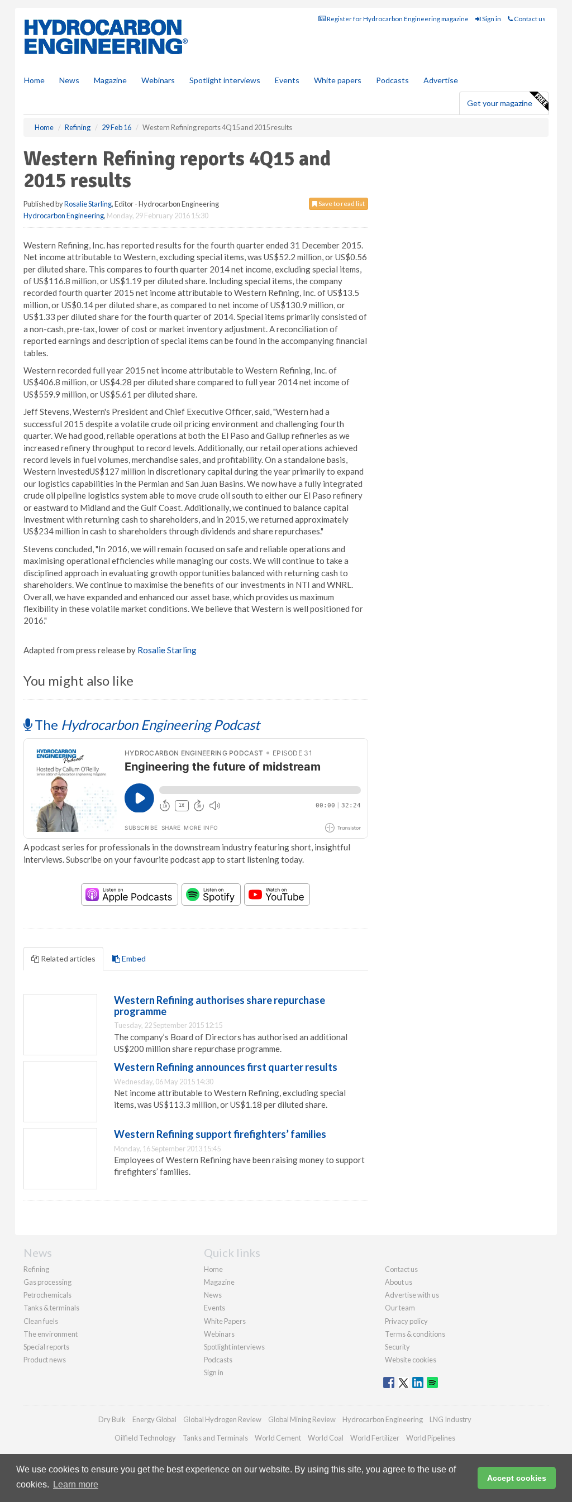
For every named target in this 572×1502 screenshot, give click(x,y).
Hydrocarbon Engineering (63, 215)
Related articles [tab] (67, 958)
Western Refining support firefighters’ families (220, 1134)
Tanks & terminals (51, 1307)
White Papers (225, 1321)
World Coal (326, 1437)
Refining (36, 1269)
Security (397, 1346)
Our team (400, 1307)
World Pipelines (430, 1437)
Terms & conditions (415, 1333)
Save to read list (341, 203)
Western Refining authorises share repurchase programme (219, 1005)
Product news (44, 1359)
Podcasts (392, 80)
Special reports (46, 1346)
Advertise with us (412, 1294)
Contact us (529, 18)
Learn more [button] (75, 1484)
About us (398, 1282)
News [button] (69, 80)
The (146, 724)
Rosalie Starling (88, 203)
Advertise (440, 80)
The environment (50, 1333)
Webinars (158, 80)
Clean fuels (40, 1321)
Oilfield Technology (145, 1437)
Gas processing (47, 1282)
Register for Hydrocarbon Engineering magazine (397, 18)
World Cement (278, 1437)
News (213, 1294)
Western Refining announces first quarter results (225, 1067)
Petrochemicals (47, 1294)
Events (287, 80)
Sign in (491, 18)
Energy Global (154, 1419)
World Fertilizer (374, 1437)
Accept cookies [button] (516, 1478)
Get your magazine (499, 103)
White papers (337, 80)
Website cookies (410, 1359)
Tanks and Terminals (215, 1437)
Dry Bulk (112, 1419)
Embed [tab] (133, 958)
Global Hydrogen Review (222, 1419)
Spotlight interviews (224, 80)
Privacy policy (406, 1321)
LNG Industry (450, 1419)
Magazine (110, 80)
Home (34, 80)
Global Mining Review (302, 1419)
